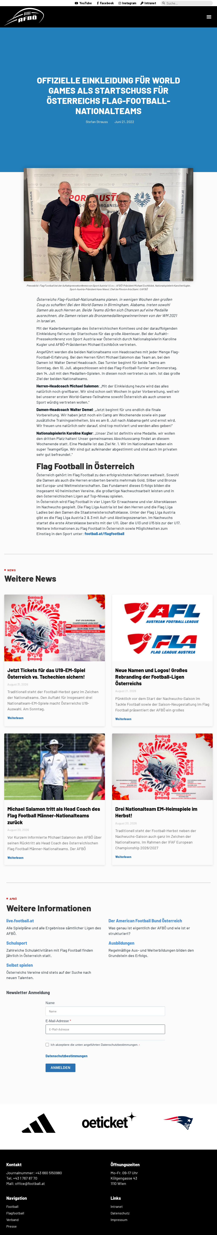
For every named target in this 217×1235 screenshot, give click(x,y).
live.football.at (20, 920)
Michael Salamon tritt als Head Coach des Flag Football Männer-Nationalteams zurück (53, 815)
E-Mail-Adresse (58, 1021)
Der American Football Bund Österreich (145, 920)
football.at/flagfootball (104, 533)
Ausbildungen (121, 942)
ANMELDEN (60, 1068)
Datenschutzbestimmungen (67, 1056)
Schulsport (16, 942)
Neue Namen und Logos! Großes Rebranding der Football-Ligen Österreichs (151, 676)
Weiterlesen (15, 718)
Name (50, 1003)
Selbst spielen (19, 965)
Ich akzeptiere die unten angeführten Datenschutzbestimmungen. (94, 1044)
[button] (209, 17)
